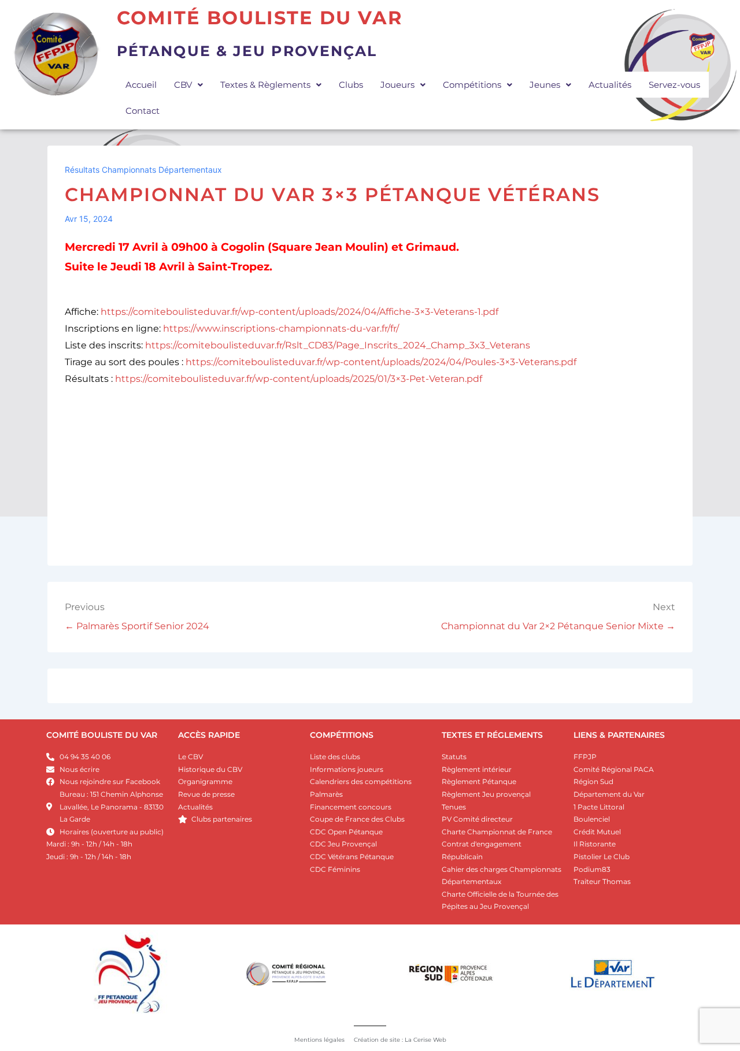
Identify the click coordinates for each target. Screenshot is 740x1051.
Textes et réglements (492, 735)
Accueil (141, 84)
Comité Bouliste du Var (260, 17)
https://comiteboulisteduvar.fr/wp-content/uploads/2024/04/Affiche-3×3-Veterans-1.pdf (299, 311)
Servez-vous (674, 84)
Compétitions (472, 84)
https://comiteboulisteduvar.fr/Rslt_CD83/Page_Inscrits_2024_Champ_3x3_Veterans (337, 345)
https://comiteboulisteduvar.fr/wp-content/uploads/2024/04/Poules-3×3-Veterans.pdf (381, 361)
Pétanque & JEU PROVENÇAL (247, 51)
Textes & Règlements (265, 84)
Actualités (610, 84)
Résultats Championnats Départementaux (143, 169)
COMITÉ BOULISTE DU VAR (101, 735)
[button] (188, 85)
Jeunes (545, 84)
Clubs (351, 84)
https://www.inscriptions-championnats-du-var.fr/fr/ (281, 328)
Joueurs (397, 84)
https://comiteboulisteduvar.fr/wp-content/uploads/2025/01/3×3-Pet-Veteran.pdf (298, 378)
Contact (142, 110)
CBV (183, 84)
